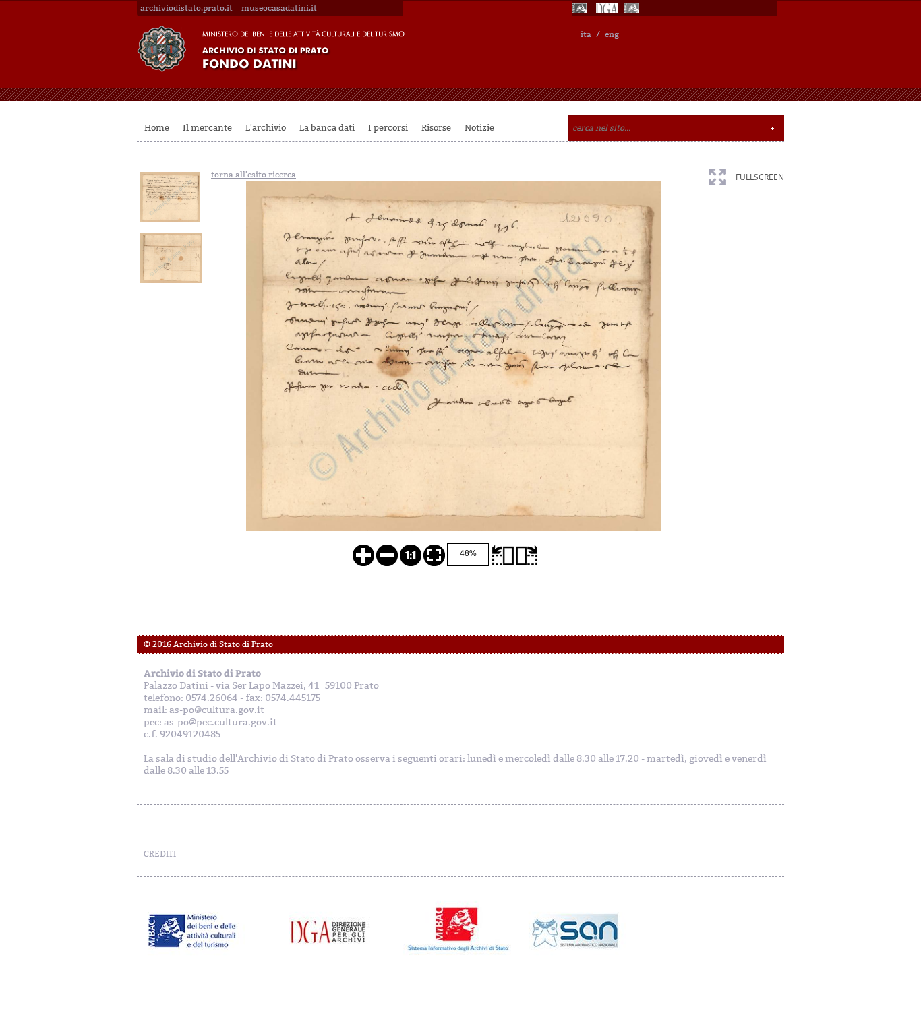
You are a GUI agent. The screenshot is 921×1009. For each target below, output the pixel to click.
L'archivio (265, 128)
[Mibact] (192, 930)
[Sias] (633, 8)
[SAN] (573, 930)
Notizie (479, 128)
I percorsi (388, 128)
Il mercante (207, 128)
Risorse (436, 128)
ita (586, 34)
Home (156, 128)
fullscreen (760, 177)
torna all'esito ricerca (253, 174)
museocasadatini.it (279, 8)
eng (612, 34)
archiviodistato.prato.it (186, 8)
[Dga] (334, 930)
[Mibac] (580, 8)
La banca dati (327, 128)
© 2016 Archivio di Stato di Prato (208, 644)
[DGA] (607, 8)
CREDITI (160, 854)
